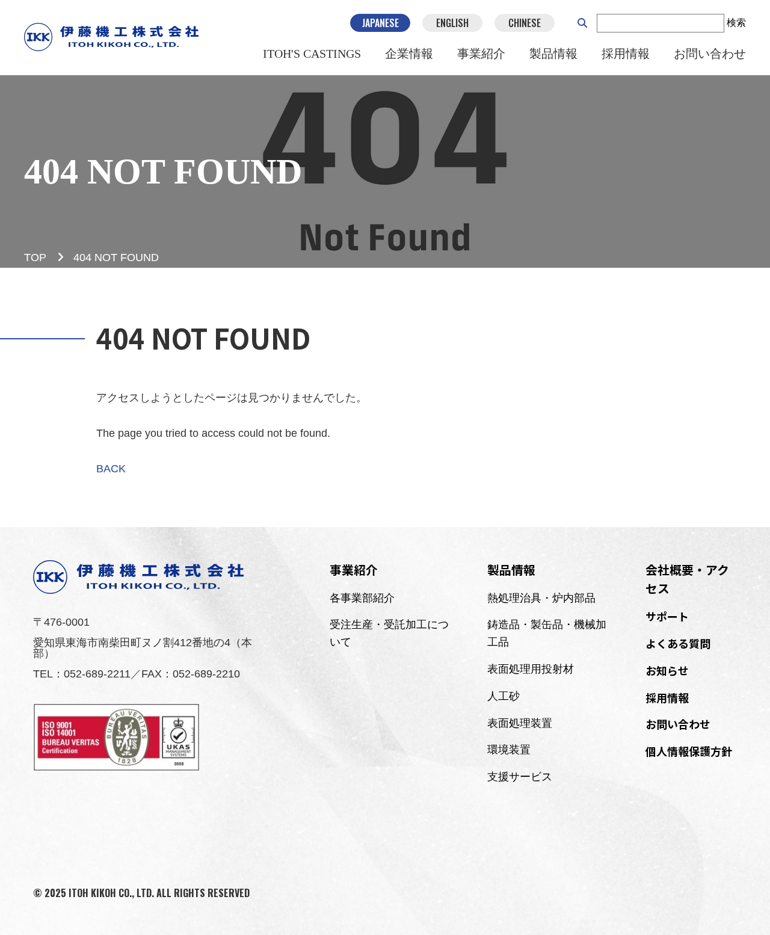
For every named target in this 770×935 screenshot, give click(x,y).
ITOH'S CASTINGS (312, 54)
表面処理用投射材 (530, 669)
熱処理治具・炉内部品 (541, 598)
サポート (667, 616)
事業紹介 (481, 54)
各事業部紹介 (362, 598)
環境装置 (509, 750)
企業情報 (409, 54)
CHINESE (524, 23)
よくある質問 (677, 643)
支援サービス (519, 777)
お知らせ (667, 670)
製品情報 (553, 54)
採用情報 (626, 54)
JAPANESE (380, 23)
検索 (736, 22)
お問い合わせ (710, 54)
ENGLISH (452, 23)
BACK (111, 469)
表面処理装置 (519, 723)
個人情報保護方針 (688, 751)
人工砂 (503, 696)
